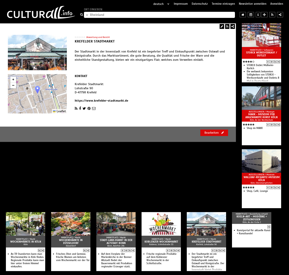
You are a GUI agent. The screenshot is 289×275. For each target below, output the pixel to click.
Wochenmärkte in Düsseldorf (71, 242)
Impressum (181, 4)
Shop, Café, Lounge (257, 191)
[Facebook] (80, 108)
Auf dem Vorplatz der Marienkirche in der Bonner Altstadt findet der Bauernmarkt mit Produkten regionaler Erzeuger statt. (116, 260)
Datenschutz (200, 4)
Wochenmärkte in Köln (25, 241)
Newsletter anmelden (252, 4)
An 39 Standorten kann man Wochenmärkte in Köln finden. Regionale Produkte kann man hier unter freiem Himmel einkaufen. (27, 260)
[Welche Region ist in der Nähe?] (264, 14)
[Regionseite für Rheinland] (243, 14)
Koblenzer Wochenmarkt (161, 241)
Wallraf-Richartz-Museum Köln (262, 179)
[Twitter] (84, 108)
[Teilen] (232, 26)
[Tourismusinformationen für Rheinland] (258, 14)
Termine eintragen (223, 4)
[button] (37, 90)
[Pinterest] (88, 108)
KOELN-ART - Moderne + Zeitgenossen (252, 218)
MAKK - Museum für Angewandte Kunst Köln (261, 116)
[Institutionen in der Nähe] (271, 61)
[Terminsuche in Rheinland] (251, 14)
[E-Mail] (94, 108)
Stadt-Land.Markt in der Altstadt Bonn (116, 242)
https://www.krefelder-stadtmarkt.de (101, 101)
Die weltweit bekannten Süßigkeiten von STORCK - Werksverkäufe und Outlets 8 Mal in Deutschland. (263, 76)
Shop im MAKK (255, 128)
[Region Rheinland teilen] (280, 14)
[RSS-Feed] (227, 26)
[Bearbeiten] (222, 26)
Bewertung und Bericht (98, 37)
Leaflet (61, 111)
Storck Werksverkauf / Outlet (261, 54)
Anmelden (276, 4)
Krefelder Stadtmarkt (206, 241)
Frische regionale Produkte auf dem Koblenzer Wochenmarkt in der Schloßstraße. (161, 258)
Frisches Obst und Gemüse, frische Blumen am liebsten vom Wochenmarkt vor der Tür (73, 257)
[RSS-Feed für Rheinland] (272, 14)
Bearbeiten (211, 132)
